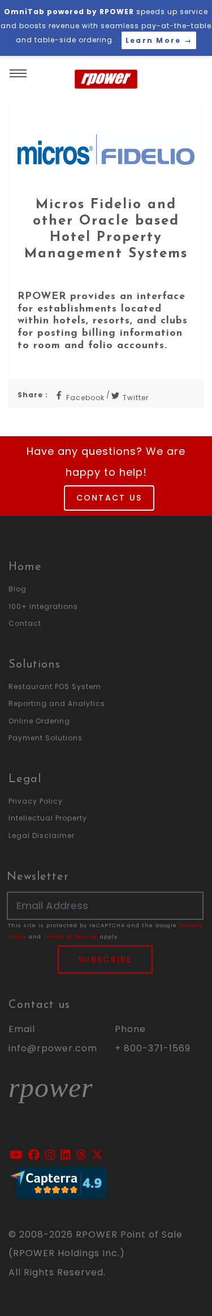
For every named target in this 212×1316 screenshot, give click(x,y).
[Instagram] (52, 1155)
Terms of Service (71, 936)
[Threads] (83, 1155)
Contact (24, 623)
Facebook (84, 397)
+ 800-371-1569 (153, 1048)
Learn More (159, 40)
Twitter (134, 397)
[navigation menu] (18, 69)
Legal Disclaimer (41, 835)
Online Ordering (39, 721)
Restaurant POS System (54, 686)
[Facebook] (35, 1155)
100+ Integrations (43, 606)
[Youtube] (17, 1155)
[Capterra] (57, 1182)
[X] (97, 1155)
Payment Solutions (45, 738)
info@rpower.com (52, 1048)
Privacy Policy (35, 801)
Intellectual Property (47, 818)
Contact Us (109, 497)
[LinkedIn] (67, 1155)
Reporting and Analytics (56, 703)
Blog (17, 589)
